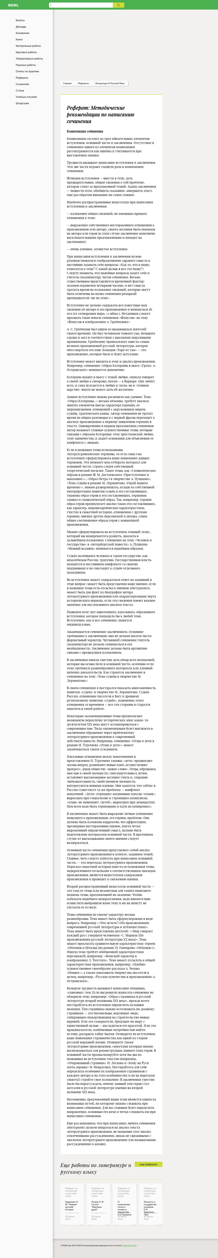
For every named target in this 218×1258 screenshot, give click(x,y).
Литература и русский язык (109, 83)
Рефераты (22, 77)
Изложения (22, 33)
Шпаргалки (22, 103)
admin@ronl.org (130, 1245)
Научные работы (26, 65)
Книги (19, 39)
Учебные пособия (26, 97)
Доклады (21, 26)
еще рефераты (149, 1164)
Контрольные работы (28, 46)
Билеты (20, 20)
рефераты (83, 83)
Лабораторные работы (29, 58)
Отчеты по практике (27, 71)
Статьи (20, 90)
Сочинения (22, 84)
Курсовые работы (26, 52)
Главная (67, 83)
